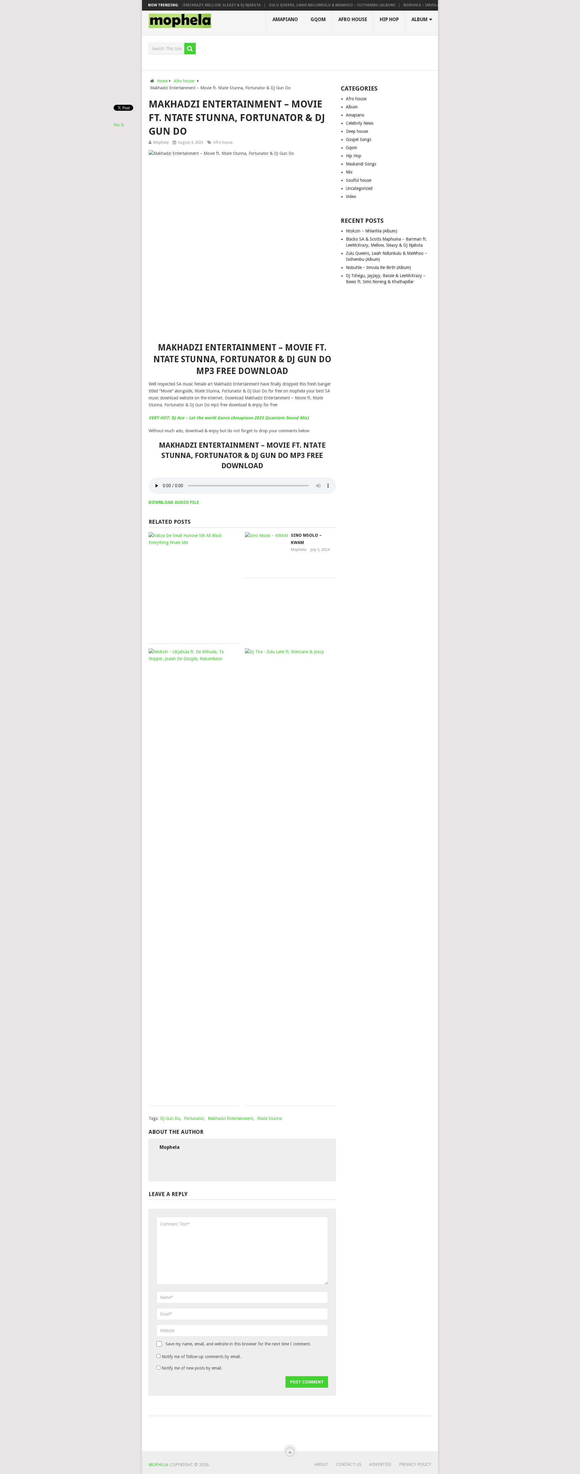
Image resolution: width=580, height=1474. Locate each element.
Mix (349, 172)
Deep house (357, 131)
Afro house (352, 19)
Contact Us (349, 1464)
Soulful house (358, 180)
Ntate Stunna (269, 1118)
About (321, 1464)
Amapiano (285, 19)
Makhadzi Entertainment (230, 1118)
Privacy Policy (415, 1464)
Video (351, 196)
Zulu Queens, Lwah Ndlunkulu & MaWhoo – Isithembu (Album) (306, 5)
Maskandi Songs (361, 163)
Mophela (161, 142)
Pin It (119, 125)
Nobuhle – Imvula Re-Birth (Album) (413, 5)
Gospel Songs (358, 139)
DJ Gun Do (170, 1118)
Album (419, 19)
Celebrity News (359, 123)
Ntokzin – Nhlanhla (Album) (371, 231)
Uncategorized (359, 188)
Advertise (380, 1464)
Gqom (318, 19)
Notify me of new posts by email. (192, 1368)
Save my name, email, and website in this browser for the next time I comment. (238, 1343)
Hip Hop (389, 19)
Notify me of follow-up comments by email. (201, 1356)
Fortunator (194, 1118)
